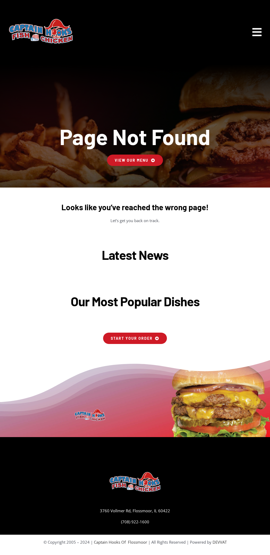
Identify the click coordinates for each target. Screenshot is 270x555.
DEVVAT (220, 542)
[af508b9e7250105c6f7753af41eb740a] (41, 20)
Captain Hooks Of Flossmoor (120, 542)
